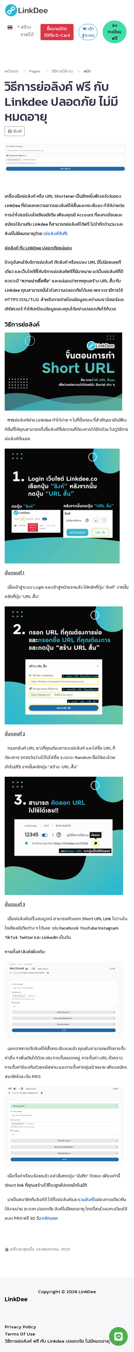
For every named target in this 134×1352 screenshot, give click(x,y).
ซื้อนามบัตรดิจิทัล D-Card (57, 32)
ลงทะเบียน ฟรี (114, 32)
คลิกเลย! (50, 1218)
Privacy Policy (20, 1326)
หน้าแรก (11, 71)
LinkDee (16, 1299)
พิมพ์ (17, 131)
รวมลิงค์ (85, 1199)
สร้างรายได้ (27, 30)
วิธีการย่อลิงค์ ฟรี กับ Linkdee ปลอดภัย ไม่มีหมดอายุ (57, 1341)
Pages (35, 71)
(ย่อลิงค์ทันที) (55, 233)
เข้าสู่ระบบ (88, 32)
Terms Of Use (20, 1333)
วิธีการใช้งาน (62, 71)
